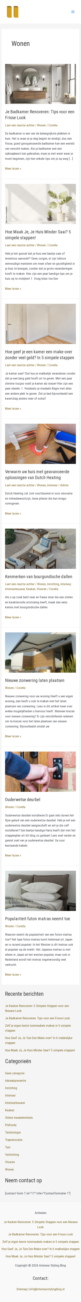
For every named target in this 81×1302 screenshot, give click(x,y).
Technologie (13, 1132)
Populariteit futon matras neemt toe (37, 918)
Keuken (30, 589)
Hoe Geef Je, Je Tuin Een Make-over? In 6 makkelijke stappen (41, 1249)
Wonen (41, 125)
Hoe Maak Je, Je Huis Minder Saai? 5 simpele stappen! (40, 1050)
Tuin (7, 1147)
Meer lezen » (13, 168)
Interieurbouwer (15, 589)
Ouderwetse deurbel (22, 799)
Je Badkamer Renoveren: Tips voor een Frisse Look (37, 1018)
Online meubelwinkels (19, 1117)
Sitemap (21, 1289)
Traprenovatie (13, 1140)
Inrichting (53, 584)
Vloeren (42, 589)
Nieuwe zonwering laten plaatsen (34, 680)
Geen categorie (14, 1073)
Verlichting (12, 1154)
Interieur (52, 485)
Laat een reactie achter (19, 125)
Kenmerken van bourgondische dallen (38, 576)
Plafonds (11, 1125)
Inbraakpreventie (15, 1080)
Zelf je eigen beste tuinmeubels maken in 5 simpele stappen (40, 1242)
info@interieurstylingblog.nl (47, 1289)
